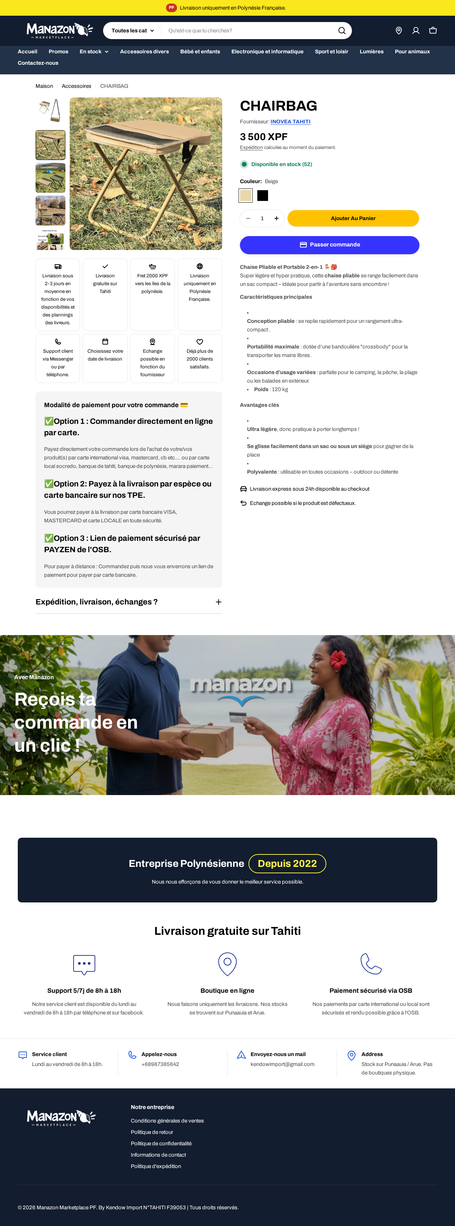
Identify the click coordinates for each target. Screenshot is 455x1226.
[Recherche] (342, 30)
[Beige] (245, 195)
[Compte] (416, 30)
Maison (44, 86)
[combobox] (227, 30)
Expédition (251, 147)
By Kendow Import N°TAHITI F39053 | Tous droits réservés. (168, 1207)
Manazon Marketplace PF (66, 1207)
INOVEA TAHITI (291, 121)
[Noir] (262, 195)
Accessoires (76, 86)
